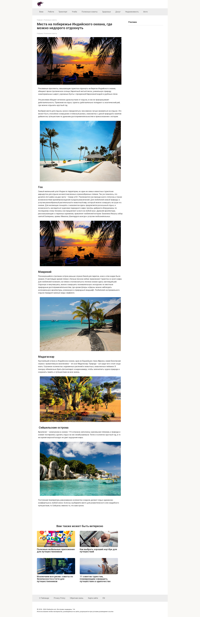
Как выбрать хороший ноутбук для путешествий (98, 550)
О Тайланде (44, 598)
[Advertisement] (80, 515)
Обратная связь (76, 598)
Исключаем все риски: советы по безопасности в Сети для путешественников (55, 579)
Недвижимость (132, 12)
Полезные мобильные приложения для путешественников (56, 550)
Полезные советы (90, 12)
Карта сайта (93, 598)
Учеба (74, 12)
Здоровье (106, 12)
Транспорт (63, 12)
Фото (145, 12)
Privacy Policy (59, 598)
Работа (51, 12)
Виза (41, 12)
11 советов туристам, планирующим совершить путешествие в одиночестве (95, 579)
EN (104, 598)
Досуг (118, 12)
